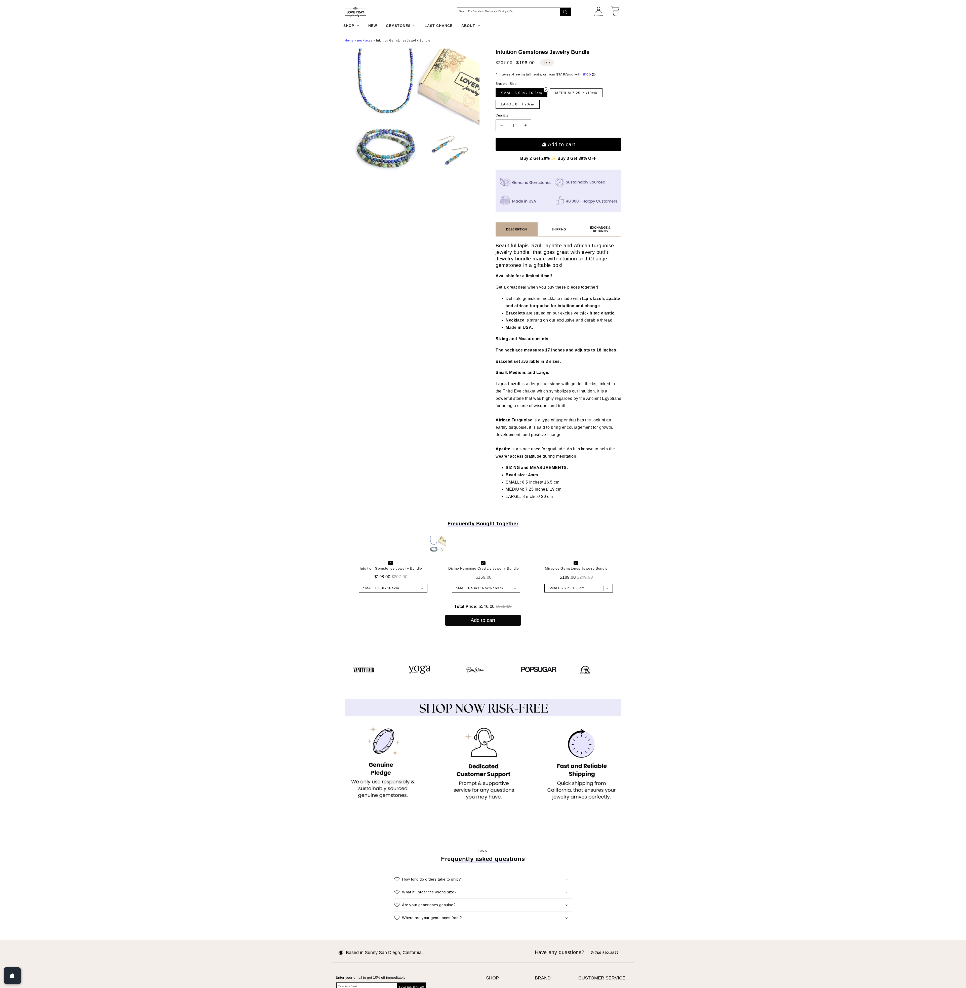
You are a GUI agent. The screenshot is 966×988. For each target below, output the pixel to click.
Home (349, 40)
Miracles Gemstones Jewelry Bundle (576, 593)
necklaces (364, 40)
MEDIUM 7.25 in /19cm (576, 93)
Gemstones (399, 26)
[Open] (12, 975)
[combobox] (514, 12)
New (372, 26)
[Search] (565, 12)
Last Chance (439, 26)
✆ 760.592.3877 (605, 977)
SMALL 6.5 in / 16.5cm (521, 93)
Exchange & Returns (600, 229)
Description (516, 229)
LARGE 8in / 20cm (517, 104)
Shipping (558, 229)
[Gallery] (414, 114)
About (468, 26)
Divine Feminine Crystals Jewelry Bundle (483, 593)
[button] (483, 904)
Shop (349, 26)
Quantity (502, 115)
